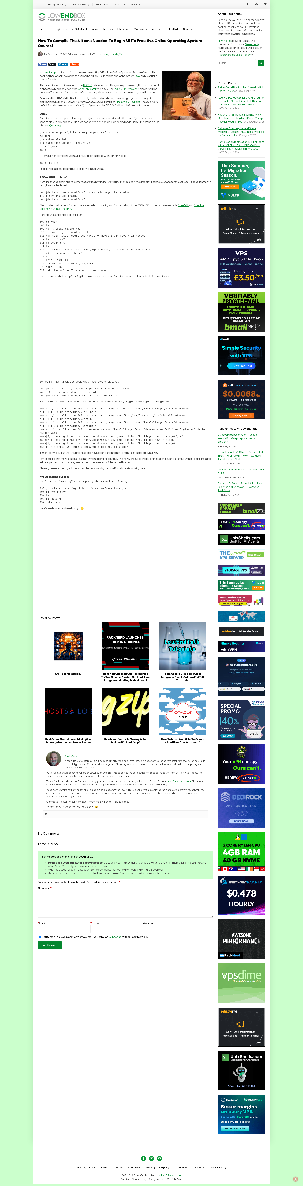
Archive (125, 1179)
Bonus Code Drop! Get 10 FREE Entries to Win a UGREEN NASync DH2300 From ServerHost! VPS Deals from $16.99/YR (241, 145)
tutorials (113, 54)
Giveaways (140, 29)
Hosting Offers (58, 29)
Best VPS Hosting (81, 4)
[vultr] (241, 199)
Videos (156, 29)
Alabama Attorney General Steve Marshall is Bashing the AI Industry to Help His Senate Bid (241, 132)
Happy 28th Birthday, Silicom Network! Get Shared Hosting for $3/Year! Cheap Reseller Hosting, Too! (240, 118)
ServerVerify (190, 29)
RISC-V (87, 85)
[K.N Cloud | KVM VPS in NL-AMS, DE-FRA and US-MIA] (241, 418)
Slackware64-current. (128, 101)
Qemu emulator (87, 88)
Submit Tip (119, 4)
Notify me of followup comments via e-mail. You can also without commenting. (94, 937)
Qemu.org (55, 125)
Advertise (135, 4)
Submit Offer (102, 4)
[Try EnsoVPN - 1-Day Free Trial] (241, 374)
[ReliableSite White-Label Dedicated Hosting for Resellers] (241, 243)
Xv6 (121, 54)
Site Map (177, 1179)
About (39, 4)
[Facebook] (247, 4)
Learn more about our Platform (235, 54)
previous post (52, 72)
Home (41, 29)
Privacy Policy (155, 1179)
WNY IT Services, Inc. (171, 1175)
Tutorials (108, 29)
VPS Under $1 (79, 29)
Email (41, 923)
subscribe (115, 937)
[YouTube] (256, 4)
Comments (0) (88, 54)
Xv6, (137, 75)
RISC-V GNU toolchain (127, 88)
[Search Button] (261, 63)
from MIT (183, 205)
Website (148, 923)
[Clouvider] (241, 286)
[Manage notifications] (295, 1179)
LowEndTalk (171, 29)
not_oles (103, 54)
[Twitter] (265, 4)
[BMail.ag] (241, 330)
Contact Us (138, 1179)
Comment (45, 888)
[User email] (46, 814)
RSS (167, 1179)
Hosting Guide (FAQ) (57, 4)
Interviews (123, 29)
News (95, 29)
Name (94, 923)
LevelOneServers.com (179, 781)
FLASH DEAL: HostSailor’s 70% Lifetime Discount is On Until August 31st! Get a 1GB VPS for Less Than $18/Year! (241, 101)
